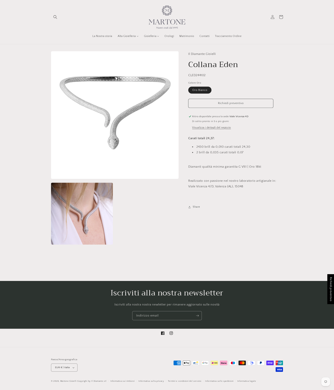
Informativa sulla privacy (151, 381)
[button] (55, 17)
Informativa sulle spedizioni (219, 381)
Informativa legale (246, 381)
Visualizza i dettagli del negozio (211, 127)
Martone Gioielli (68, 381)
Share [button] (196, 206)
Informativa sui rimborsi (122, 381)
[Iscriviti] (197, 315)
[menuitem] (102, 36)
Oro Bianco (199, 90)
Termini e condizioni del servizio (184, 381)
